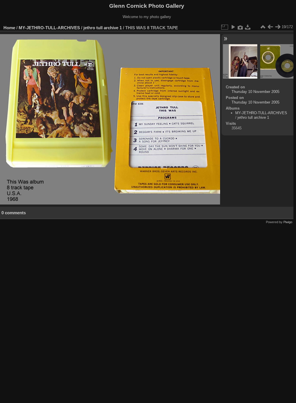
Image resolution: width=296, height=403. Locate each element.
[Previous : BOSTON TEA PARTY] (270, 27)
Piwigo (287, 222)
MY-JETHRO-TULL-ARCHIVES (49, 27)
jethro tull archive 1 (102, 27)
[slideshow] (233, 27)
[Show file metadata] (240, 27)
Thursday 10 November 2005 (255, 91)
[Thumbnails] (262, 27)
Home (9, 27)
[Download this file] (248, 27)
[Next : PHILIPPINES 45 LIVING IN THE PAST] (277, 27)
